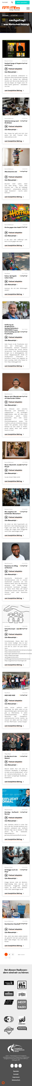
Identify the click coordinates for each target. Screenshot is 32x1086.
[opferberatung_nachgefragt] (16, 106)
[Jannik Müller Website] (16, 382)
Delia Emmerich (8, 329)
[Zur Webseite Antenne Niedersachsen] (22, 1029)
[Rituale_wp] (16, 450)
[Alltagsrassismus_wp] (16, 551)
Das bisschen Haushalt (12, 924)
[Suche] (12, 2)
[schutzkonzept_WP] (16, 614)
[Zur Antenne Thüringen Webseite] (9, 993)
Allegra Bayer (8, 754)
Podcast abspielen (15, 69)
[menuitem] (6, 2)
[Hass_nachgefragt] (16, 213)
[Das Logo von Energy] (22, 1020)
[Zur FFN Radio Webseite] (22, 985)
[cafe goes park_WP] (16, 261)
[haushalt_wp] (16, 909)
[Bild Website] (16, 310)
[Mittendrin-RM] (16, 49)
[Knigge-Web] (16, 855)
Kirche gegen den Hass (12, 227)
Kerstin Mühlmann (9, 118)
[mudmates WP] (16, 742)
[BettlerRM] (16, 497)
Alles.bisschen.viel (11, 171)
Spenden (16, 1071)
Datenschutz (16, 1080)
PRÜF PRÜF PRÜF (10, 695)
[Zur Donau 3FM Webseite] (9, 1019)
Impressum (16, 1077)
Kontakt (5, 2)
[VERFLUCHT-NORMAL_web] (16, 798)
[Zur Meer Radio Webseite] (22, 1004)
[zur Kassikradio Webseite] (9, 983)
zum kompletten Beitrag (13, 90)
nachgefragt (23, 63)
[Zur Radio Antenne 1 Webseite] (9, 1031)
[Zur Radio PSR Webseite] (22, 994)
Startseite (5, 15)
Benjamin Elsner (9, 61)
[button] (27, 8)
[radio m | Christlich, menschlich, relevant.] (13, 8)
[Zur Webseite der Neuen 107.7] (9, 1002)
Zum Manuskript (10, 72)
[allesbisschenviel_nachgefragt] (16, 157)
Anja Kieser (7, 273)
